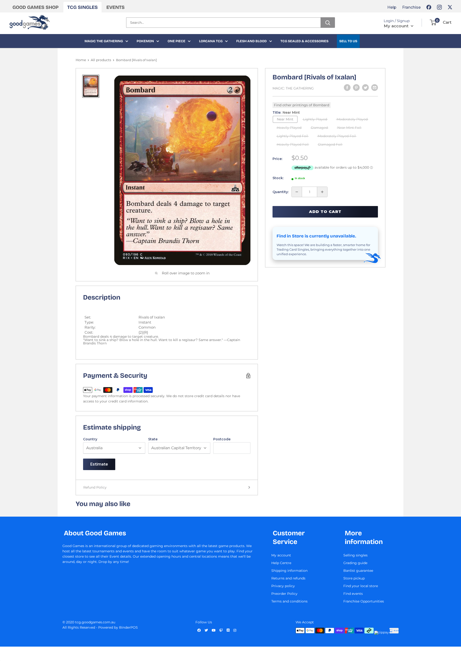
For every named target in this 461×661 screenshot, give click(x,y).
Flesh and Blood (251, 41)
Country (90, 439)
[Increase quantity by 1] (322, 192)
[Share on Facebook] (347, 87)
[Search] (328, 22)
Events (115, 7)
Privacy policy (283, 586)
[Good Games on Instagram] (439, 7)
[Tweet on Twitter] (365, 87)
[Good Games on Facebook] (428, 7)
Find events (353, 593)
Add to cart (325, 211)
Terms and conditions (289, 601)
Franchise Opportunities (363, 601)
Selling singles (355, 555)
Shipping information (289, 570)
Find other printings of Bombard (301, 105)
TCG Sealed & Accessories (304, 41)
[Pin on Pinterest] (356, 87)
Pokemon (145, 41)
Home (81, 60)
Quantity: (281, 192)
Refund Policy (95, 487)
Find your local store (360, 586)
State (153, 439)
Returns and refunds (288, 578)
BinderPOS (128, 627)
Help (391, 7)
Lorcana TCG (211, 41)
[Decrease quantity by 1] (297, 192)
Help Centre (281, 563)
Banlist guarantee (358, 570)
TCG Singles (82, 7)
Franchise (411, 7)
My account (397, 26)
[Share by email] (374, 87)
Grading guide (355, 563)
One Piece (176, 41)
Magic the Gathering (104, 41)
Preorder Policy (284, 593)
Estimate (99, 464)
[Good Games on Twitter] (450, 7)
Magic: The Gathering (293, 88)
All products (101, 60)
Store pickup (354, 578)
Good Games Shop (35, 7)
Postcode (221, 439)
